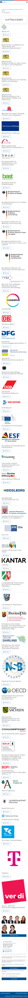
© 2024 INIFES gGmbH (21, 993)
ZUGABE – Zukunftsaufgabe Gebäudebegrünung (11, 973)
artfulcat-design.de (5, 993)
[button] (27, 2)
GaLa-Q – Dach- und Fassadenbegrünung (9, 976)
